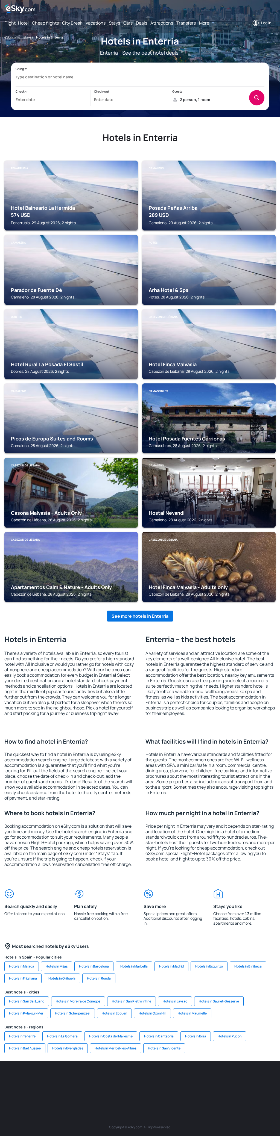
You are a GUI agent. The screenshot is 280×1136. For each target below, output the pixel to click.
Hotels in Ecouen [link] (114, 1013)
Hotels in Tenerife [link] (22, 1036)
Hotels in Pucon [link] (229, 1036)
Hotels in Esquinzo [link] (209, 966)
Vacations (96, 23)
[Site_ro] (25, 1077)
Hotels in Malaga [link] (21, 966)
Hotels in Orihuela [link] (61, 978)
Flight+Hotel (16, 23)
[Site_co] (173, 1077)
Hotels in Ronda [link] (99, 978)
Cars (128, 23)
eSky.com (11, 37)
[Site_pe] (74, 1077)
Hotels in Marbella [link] (134, 966)
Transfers (186, 23)
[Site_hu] (156, 1077)
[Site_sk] (140, 1077)
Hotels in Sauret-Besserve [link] (219, 1001)
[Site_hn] (271, 1077)
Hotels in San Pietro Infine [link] (131, 1001)
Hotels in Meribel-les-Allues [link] (115, 1048)
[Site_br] (9, 1077)
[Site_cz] (107, 1077)
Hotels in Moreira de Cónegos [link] (78, 1001)
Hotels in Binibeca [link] (248, 966)
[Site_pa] (206, 1077)
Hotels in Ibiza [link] (195, 1036)
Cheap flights (45, 23)
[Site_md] (123, 1077)
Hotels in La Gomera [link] (62, 1036)
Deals (141, 23)
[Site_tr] (91, 1077)
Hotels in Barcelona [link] (94, 966)
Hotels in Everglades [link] (67, 1048)
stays (27, 37)
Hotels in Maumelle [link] (192, 1013)
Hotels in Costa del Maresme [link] (111, 1036)
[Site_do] (189, 1077)
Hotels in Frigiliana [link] (23, 978)
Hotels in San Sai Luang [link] (26, 1001)
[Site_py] (140, 1090)
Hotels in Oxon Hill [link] (152, 1013)
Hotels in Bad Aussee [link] (25, 1048)
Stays (114, 23)
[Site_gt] (255, 1077)
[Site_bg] (41, 1077)
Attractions (161, 23)
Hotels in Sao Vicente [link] (164, 1048)
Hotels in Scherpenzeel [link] (72, 1013)
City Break (72, 23)
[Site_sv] (222, 1077)
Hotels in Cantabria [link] (159, 1036)
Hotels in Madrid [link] (171, 966)
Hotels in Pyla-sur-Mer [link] (26, 1013)
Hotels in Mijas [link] (57, 966)
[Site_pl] (58, 1077)
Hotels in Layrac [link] (175, 1001)
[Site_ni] (238, 1077)
